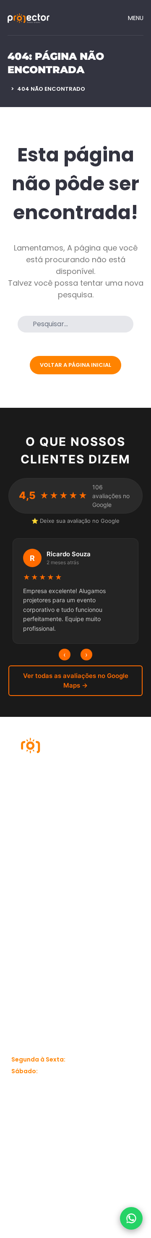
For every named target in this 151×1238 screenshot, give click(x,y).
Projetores (96, 865)
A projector (27, 848)
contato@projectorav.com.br (56, 1019)
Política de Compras (26, 953)
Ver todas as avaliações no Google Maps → (75, 680)
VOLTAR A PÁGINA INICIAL (75, 365)
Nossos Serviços (23, 869)
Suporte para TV (105, 882)
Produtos (95, 848)
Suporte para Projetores (101, 903)
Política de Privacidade (28, 928)
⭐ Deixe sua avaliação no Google (75, 520)
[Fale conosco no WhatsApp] (131, 1218)
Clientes (23, 890)
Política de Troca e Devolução (109, 944)
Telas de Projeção (108, 924)
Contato (23, 907)
